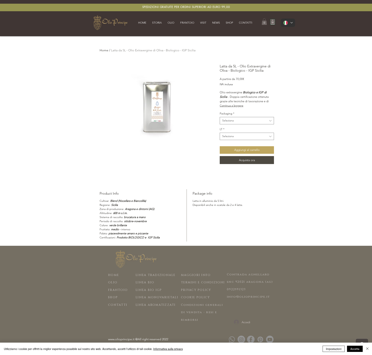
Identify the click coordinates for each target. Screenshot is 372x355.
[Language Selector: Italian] (288, 23)
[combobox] (247, 120)
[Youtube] (270, 339)
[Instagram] (241, 339)
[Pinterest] (260, 339)
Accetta (354, 349)
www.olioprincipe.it (121, 339)
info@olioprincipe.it (248, 297)
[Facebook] (251, 339)
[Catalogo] (272, 22)
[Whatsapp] (232, 339)
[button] (157, 23)
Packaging (227, 113)
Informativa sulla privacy (168, 349)
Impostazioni (333, 349)
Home (104, 50)
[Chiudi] (367, 349)
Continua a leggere (231, 105)
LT (222, 129)
